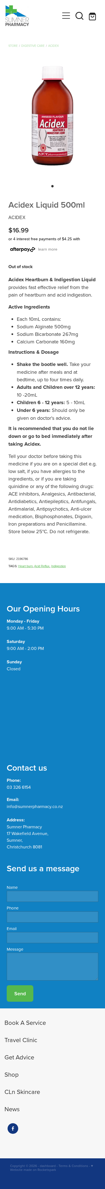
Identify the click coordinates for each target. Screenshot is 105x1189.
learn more (47, 249)
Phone (12, 908)
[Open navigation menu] (66, 15)
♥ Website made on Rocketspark (51, 1167)
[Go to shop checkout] (93, 15)
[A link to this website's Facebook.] (13, 1128)
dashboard (48, 1165)
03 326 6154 (19, 787)
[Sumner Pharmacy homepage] (32, 15)
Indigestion (58, 566)
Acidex (53, 45)
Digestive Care (33, 45)
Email (12, 928)
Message (15, 949)
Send (20, 993)
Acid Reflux (42, 566)
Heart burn (25, 566)
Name (12, 887)
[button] (79, 15)
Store (13, 45)
